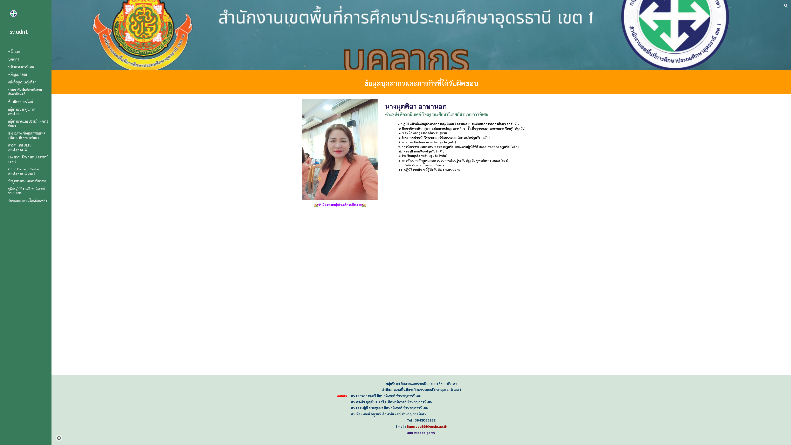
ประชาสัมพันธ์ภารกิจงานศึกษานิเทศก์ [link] (25, 92)
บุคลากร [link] (13, 59)
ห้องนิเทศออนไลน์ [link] (20, 102)
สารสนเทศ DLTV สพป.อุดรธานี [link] (20, 147)
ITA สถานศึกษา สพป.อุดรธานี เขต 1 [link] (28, 159)
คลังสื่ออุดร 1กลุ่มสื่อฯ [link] (22, 82)
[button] (786, 6)
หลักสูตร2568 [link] (17, 74)
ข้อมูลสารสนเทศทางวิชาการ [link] (27, 181)
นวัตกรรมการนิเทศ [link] (21, 67)
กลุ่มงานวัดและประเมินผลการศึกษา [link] (28, 123)
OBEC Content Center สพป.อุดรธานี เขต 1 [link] (23, 171)
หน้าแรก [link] (14, 51)
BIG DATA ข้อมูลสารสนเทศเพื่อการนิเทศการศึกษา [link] (26, 135)
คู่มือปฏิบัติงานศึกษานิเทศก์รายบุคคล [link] (26, 190)
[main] (421, 82)
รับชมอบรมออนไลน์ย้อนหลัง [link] (27, 200)
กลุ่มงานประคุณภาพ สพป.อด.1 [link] (21, 111)
